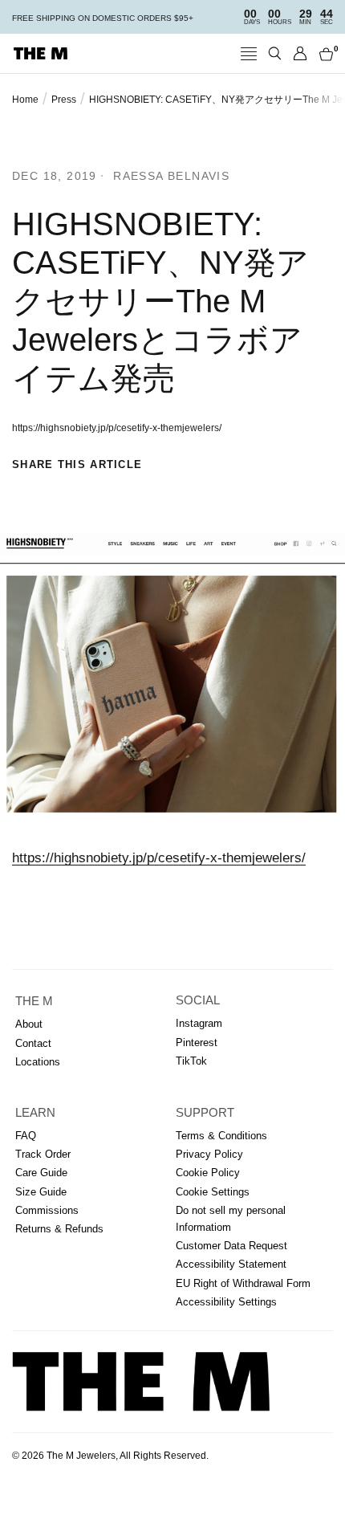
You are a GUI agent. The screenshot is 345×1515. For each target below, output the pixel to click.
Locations (37, 1062)
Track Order (43, 1154)
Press (63, 99)
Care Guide (41, 1173)
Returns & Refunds (59, 1229)
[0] (323, 53)
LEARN (35, 1112)
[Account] (300, 53)
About (29, 1024)
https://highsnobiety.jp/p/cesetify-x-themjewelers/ (159, 857)
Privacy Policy (209, 1154)
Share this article (77, 464)
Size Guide (41, 1192)
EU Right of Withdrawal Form (243, 1283)
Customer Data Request (231, 1246)
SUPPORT (205, 1112)
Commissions (47, 1210)
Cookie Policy (208, 1173)
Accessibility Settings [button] (226, 1302)
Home (25, 99)
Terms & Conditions (221, 1136)
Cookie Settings (213, 1192)
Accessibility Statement (231, 1264)
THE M (34, 1001)
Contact (33, 1043)
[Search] (274, 53)
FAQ (25, 1136)
